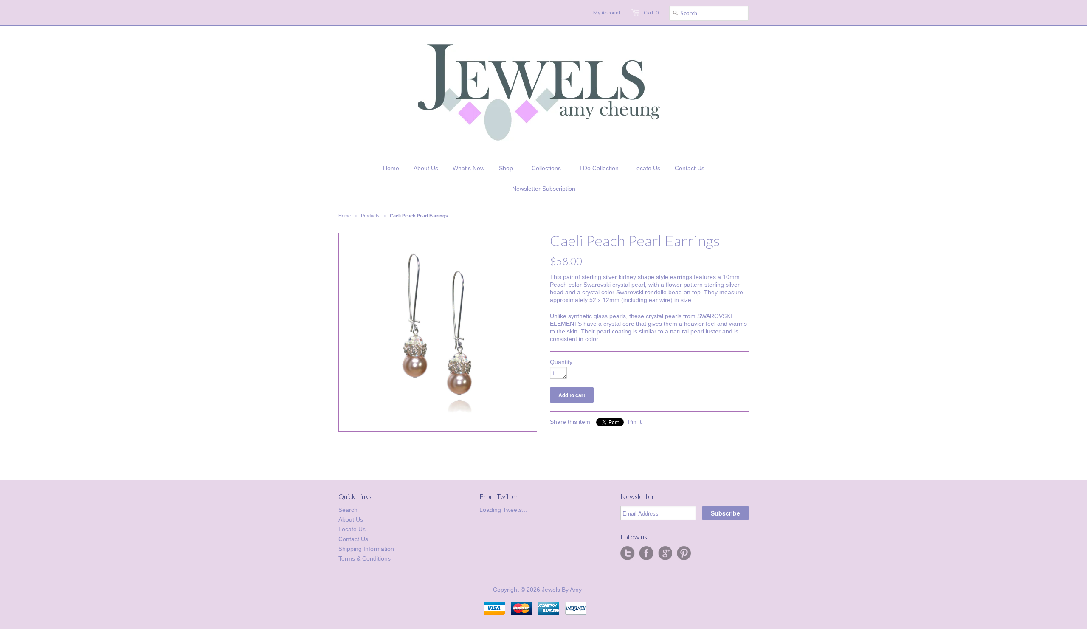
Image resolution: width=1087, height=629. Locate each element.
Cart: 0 (651, 12)
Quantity (561, 361)
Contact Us (353, 539)
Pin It (635, 421)
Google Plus (665, 553)
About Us (350, 519)
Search (348, 509)
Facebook (646, 553)
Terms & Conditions (364, 558)
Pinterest (683, 553)
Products (370, 215)
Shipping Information (366, 548)
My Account (606, 12)
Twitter (627, 553)
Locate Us (352, 529)
